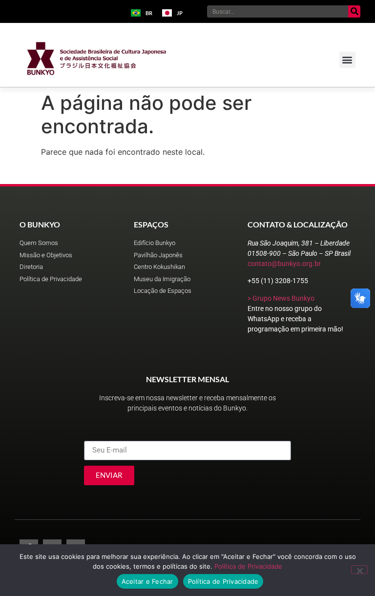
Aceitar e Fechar (147, 581)
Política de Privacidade (248, 566)
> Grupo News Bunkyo (281, 298)
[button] (347, 60)
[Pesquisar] (354, 11)
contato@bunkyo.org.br (284, 263)
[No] (359, 569)
